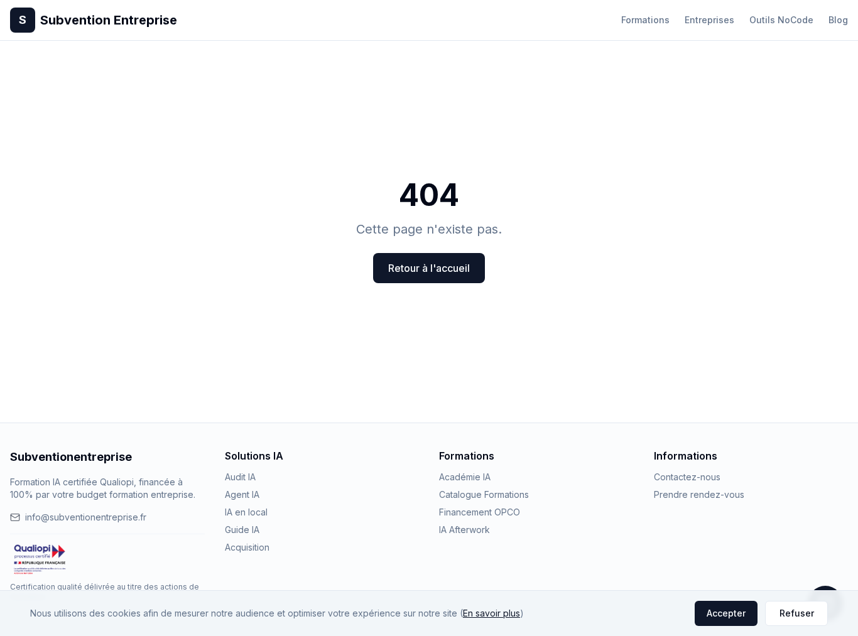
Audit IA (240, 477)
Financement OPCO (479, 512)
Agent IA (242, 494)
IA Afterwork (464, 529)
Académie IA (465, 477)
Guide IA (242, 529)
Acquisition (247, 547)
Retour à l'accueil (429, 268)
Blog (838, 19)
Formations (645, 19)
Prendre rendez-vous (699, 494)
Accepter (726, 613)
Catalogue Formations (484, 494)
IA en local (246, 512)
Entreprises (709, 19)
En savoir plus (491, 613)
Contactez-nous (687, 477)
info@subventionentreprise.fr (85, 517)
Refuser (796, 613)
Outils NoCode (781, 19)
